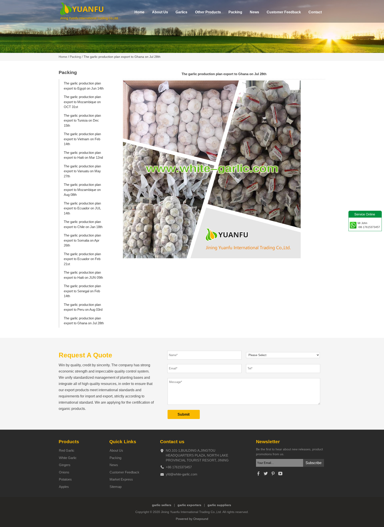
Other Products (208, 12)
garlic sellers (161, 505)
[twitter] (265, 474)
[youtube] (280, 474)
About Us (160, 12)
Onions (64, 472)
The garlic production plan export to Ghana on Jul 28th (84, 320)
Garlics (181, 12)
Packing (235, 12)
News (254, 12)
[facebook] (258, 474)
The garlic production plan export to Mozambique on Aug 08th (82, 189)
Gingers (64, 465)
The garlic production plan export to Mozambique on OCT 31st (82, 102)
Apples (64, 487)
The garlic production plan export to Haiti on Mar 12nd (83, 155)
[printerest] (273, 474)
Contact (315, 12)
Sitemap (116, 487)
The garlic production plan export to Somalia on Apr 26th (82, 240)
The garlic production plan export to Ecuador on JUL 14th (82, 208)
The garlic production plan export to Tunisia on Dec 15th (82, 120)
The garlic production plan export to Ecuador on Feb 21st (82, 259)
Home (139, 12)
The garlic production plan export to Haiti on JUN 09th (83, 275)
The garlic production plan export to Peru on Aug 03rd (83, 307)
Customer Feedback (284, 12)
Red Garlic (66, 450)
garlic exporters (189, 505)
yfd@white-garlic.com (181, 474)
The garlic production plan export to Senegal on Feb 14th (82, 291)
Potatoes (65, 479)
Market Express (121, 479)
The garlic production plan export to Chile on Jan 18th (83, 224)
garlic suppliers (219, 505)
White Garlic (68, 458)
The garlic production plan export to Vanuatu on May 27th (82, 171)
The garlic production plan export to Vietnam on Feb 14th (82, 139)
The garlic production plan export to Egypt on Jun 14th (84, 85)
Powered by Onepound (192, 519)
